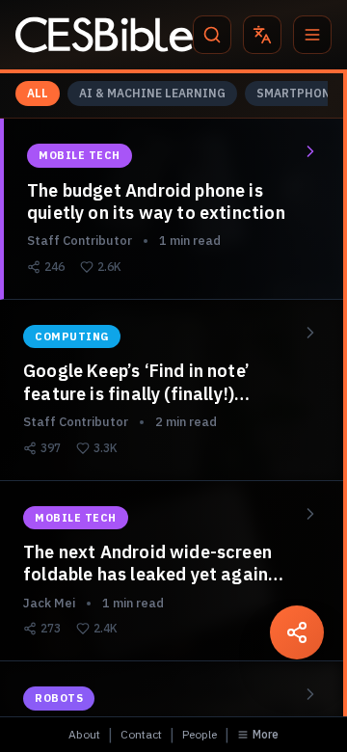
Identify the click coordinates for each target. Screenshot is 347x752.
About (84, 734)
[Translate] (262, 34)
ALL (37, 93)
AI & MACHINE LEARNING (152, 93)
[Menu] (312, 34)
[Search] (212, 34)
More (266, 734)
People (199, 734)
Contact (141, 734)
